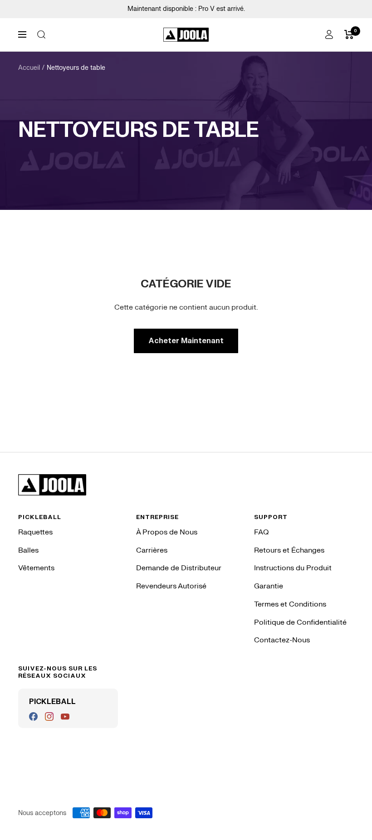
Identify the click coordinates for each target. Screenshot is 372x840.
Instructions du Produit (293, 568)
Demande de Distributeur (178, 568)
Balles (28, 550)
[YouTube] (65, 716)
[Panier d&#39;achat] (349, 34)
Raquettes (35, 532)
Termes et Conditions (290, 604)
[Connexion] (328, 34)
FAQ (261, 532)
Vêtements (36, 568)
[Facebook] (33, 716)
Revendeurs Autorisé (171, 586)
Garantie (268, 586)
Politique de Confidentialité (300, 622)
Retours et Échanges (289, 550)
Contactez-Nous (282, 640)
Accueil (29, 68)
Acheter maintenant (186, 340)
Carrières (151, 550)
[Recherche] (41, 34)
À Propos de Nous (166, 532)
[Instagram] (49, 716)
